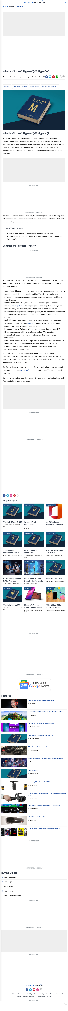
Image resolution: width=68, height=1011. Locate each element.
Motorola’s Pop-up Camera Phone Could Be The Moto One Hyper (33, 607)
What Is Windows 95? (11, 605)
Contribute (49, 994)
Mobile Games (8, 886)
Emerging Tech (34, 86)
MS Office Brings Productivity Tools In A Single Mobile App (54, 524)
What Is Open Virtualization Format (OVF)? (11, 553)
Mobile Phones (8, 891)
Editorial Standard (17, 994)
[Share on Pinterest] (53, 76)
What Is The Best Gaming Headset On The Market (44, 805)
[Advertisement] (34, 1006)
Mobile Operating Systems (12, 895)
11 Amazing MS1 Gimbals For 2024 (39, 782)
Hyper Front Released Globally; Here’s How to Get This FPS (33, 581)
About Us (7, 994)
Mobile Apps (8, 882)
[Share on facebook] (46, 76)
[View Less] (18, 495)
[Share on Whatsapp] (57, 76)
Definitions (7, 86)
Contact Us (41, 996)
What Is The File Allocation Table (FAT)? (40, 735)
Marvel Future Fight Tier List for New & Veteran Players (45, 758)
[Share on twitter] (50, 76)
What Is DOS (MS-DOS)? (12, 522)
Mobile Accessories (10, 877)
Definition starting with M (50, 86)
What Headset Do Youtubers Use (38, 747)
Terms (19, 996)
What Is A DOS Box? (54, 579)
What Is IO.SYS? (33, 770)
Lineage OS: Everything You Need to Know (41, 723)
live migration (17, 306)
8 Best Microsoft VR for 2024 (37, 817)
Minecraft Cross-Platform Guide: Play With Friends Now (45, 712)
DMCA (49, 996)
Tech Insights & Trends (20, 86)
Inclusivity (29, 994)
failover (30, 323)
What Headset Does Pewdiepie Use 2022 (41, 700)
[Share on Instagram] (11, 495)
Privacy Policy (60, 994)
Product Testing (39, 994)
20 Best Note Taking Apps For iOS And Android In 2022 (54, 607)
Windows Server (26, 370)
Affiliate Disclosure (29, 996)
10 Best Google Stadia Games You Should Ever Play (44, 828)
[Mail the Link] (64, 76)
